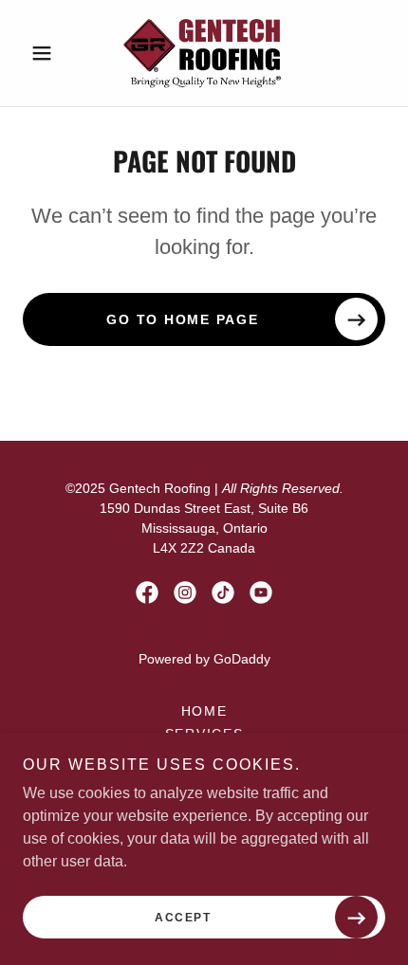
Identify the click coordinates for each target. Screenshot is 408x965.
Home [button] (204, 711)
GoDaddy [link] (241, 658)
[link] (204, 53)
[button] (50, 53)
